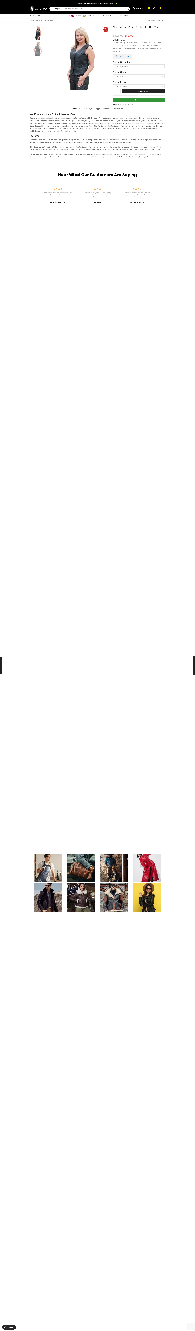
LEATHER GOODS (93, 16)
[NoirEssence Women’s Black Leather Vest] (37, 33)
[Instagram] (33, 16)
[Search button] (128, 9)
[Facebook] (30, 16)
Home (32, 20)
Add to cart (144, 91)
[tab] (76, 109)
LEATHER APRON (122, 16)
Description (76, 109)
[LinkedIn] (39, 16)
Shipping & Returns (102, 109)
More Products (117, 109)
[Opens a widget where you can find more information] (9, 1327)
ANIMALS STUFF (108, 16)
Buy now (140, 100)
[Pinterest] (36, 16)
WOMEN (80, 16)
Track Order (139, 9)
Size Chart (124, 56)
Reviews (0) (88, 109)
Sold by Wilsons (121, 40)
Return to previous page (156, 20)
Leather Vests (49, 20)
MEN (70, 16)
